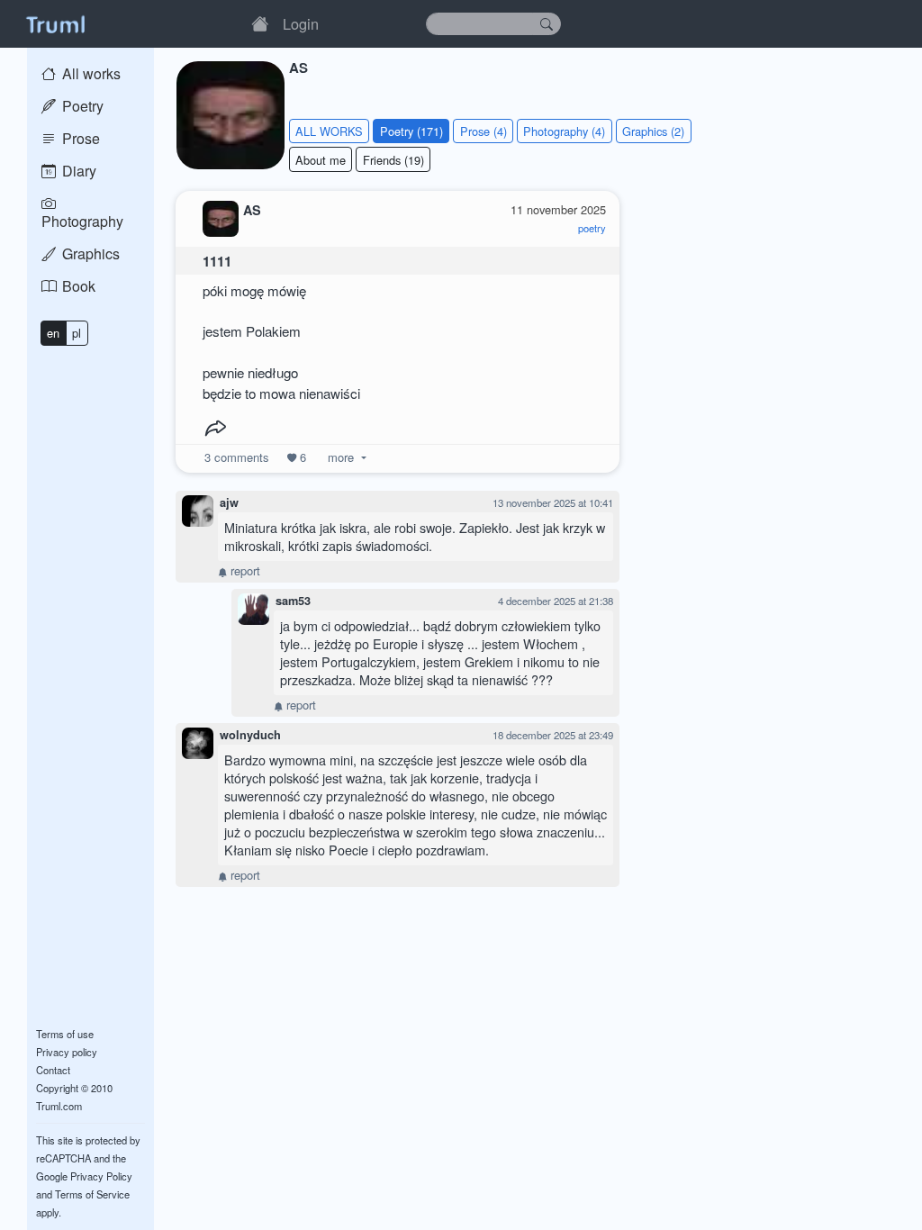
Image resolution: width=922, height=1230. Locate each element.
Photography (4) (564, 131)
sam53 (293, 600)
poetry (592, 228)
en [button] (53, 332)
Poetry (81, 105)
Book (77, 286)
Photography (82, 221)
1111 (217, 261)
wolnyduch (250, 735)
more (340, 457)
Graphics (89, 253)
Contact (53, 1070)
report (243, 570)
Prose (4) (483, 131)
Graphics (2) (653, 131)
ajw (229, 502)
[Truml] (55, 23)
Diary (77, 170)
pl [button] (76, 332)
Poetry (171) (411, 131)
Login (301, 23)
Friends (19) (393, 159)
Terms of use (65, 1034)
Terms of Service (92, 1194)
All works (90, 73)
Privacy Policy (101, 1176)
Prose (79, 138)
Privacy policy (66, 1052)
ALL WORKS (329, 131)
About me (320, 159)
